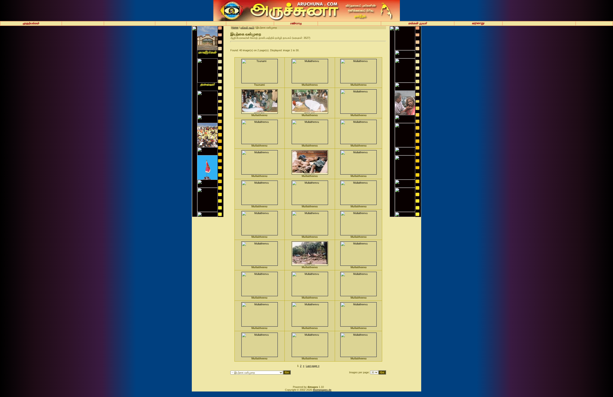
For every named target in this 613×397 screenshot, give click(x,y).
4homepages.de (322, 389)
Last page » (312, 365)
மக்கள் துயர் (247, 27)
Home (234, 27)
